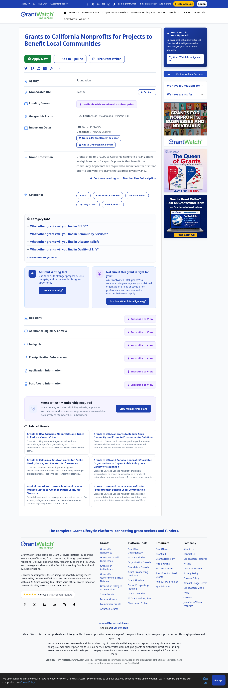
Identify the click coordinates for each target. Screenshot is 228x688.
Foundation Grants (110, 604)
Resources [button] (163, 543)
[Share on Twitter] (25, 68)
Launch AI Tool (51, 290)
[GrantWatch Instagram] (108, 4)
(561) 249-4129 (28, 3)
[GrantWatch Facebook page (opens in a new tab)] (24, 604)
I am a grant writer (127, 3)
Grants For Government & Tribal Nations (111, 578)
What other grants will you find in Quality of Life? (64, 249)
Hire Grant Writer (109, 59)
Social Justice (112, 204)
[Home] (65, 12)
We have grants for (179, 94)
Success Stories (164, 568)
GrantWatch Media (193, 587)
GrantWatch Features (195, 558)
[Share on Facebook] (32, 68)
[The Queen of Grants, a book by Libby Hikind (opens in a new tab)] (185, 171)
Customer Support (59, 3)
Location (186, 12)
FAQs (186, 592)
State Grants (107, 594)
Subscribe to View (142, 319)
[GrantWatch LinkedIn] (98, 4)
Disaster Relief (137, 195)
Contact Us (189, 554)
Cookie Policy (27, 682)
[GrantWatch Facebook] (87, 4)
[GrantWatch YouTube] (103, 4)
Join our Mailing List (167, 581)
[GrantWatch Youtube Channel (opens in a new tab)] (54, 604)
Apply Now (40, 59)
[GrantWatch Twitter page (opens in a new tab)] (34, 604)
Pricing (162, 12)
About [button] (83, 19)
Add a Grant (163, 563)
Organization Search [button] (114, 12)
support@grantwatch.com (114, 623)
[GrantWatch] (37, 16)
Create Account (184, 4)
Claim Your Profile (138, 603)
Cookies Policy (191, 578)
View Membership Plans (133, 408)
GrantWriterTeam (165, 558)
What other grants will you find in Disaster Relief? (64, 242)
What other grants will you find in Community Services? (69, 234)
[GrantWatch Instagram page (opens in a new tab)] (64, 604)
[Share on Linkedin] (44, 68)
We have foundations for (183, 85)
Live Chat (42, 3)
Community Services (108, 195)
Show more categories (41, 257)
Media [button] (173, 12)
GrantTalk (199, 12)
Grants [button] (73, 12)
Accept (218, 680)
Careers (187, 597)
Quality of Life (88, 204)
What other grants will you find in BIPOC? (59, 226)
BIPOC (83, 195)
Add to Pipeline (72, 59)
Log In (202, 4)
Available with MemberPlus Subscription (108, 104)
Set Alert (149, 92)
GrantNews (70, 19)
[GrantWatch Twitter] (92, 4)
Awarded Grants (109, 608)
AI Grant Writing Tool (143, 12)
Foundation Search (138, 567)
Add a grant (165, 3)
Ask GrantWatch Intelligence (126, 301)
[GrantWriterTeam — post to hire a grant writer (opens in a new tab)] (185, 216)
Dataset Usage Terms (195, 583)
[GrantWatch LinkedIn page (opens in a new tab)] (44, 604)
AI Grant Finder (91, 12)
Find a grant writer (148, 3)
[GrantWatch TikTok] (114, 4)
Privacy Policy (190, 573)
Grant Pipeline (136, 580)
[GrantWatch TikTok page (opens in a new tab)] (74, 604)
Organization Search (139, 562)
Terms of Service (192, 568)
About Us (188, 549)
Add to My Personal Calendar (97, 144)
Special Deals (163, 586)
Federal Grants (108, 599)
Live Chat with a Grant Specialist (187, 73)
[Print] (60, 68)
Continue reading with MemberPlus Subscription (124, 178)
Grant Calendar (136, 593)
